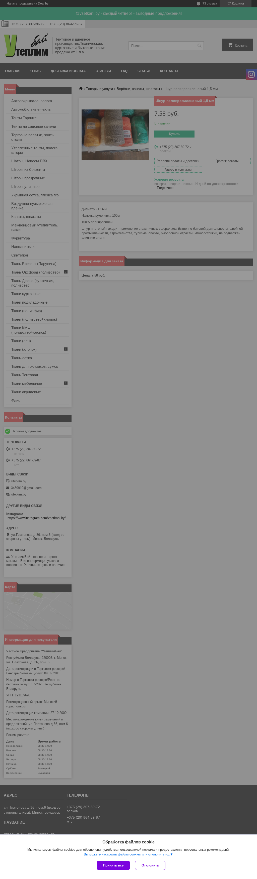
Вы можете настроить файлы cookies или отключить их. (127, 854)
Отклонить (150, 865)
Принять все (113, 865)
